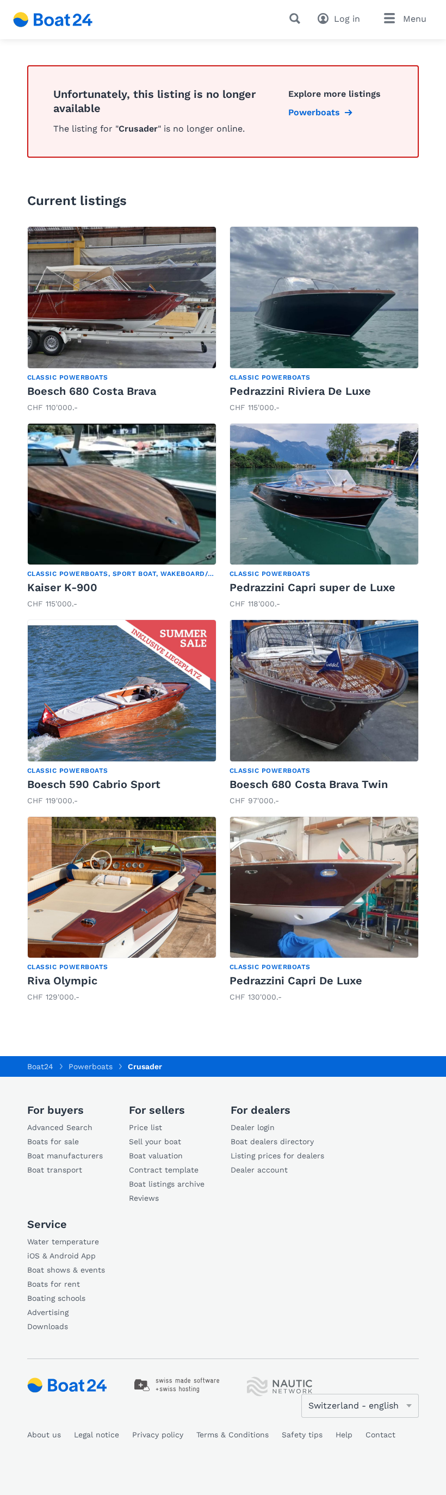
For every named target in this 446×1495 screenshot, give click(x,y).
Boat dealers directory (272, 1141)
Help (344, 1434)
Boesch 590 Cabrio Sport (93, 784)
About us (44, 1434)
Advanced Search (59, 1127)
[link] (121, 320)
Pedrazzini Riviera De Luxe (300, 391)
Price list (145, 1127)
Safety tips (302, 1434)
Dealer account (259, 1169)
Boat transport (54, 1169)
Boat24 (40, 1066)
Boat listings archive (167, 1184)
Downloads (47, 1326)
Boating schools (56, 1298)
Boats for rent (53, 1284)
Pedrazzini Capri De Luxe (296, 980)
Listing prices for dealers (277, 1155)
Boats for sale (53, 1141)
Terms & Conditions (232, 1434)
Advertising (48, 1312)
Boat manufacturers (65, 1155)
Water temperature (63, 1241)
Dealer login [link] (253, 1127)
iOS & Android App (61, 1255)
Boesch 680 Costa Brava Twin (309, 784)
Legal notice (96, 1434)
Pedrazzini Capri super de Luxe (312, 587)
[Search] (297, 18)
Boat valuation (156, 1155)
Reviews (144, 1198)
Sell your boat (155, 1141)
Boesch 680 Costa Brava (91, 391)
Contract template (164, 1169)
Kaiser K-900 (62, 587)
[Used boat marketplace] (53, 19)
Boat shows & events (66, 1270)
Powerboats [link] (314, 112)
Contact (380, 1434)
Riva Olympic (62, 980)
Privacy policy (157, 1434)
